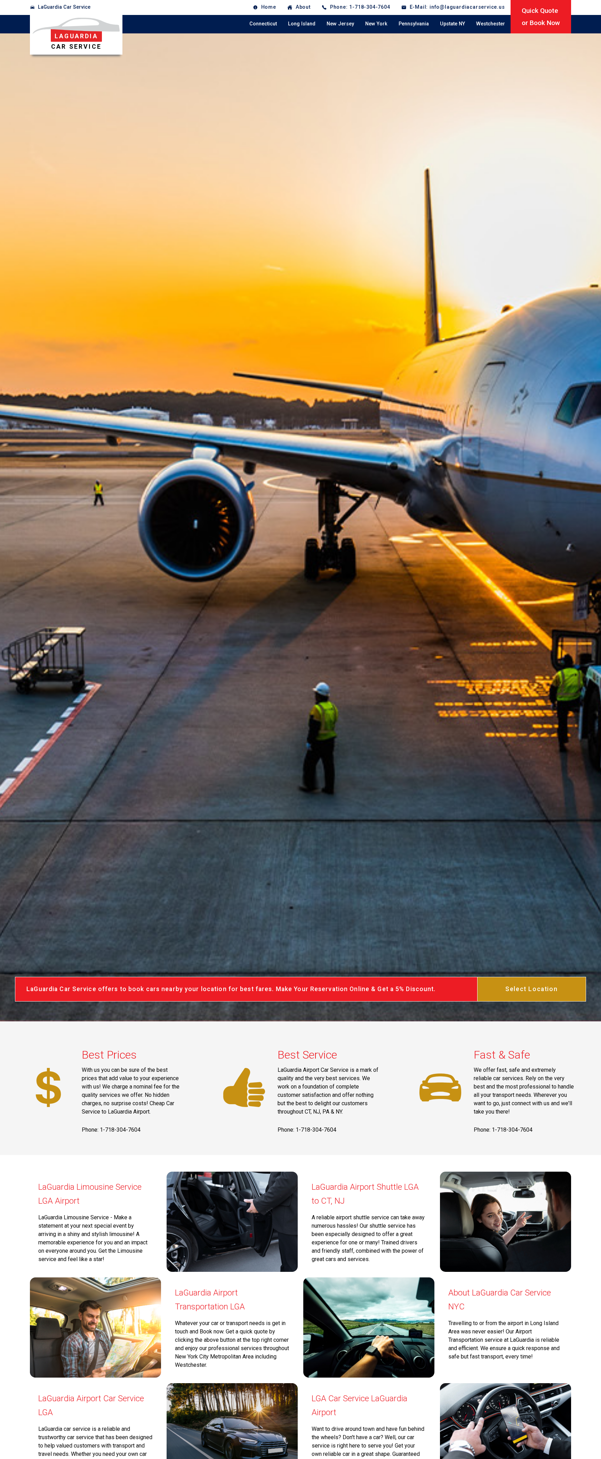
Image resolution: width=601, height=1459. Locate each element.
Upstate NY (452, 24)
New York (376, 24)
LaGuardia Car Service (64, 7)
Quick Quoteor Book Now (541, 17)
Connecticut (263, 24)
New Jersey (340, 24)
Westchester (490, 24)
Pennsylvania (414, 24)
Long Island (301, 24)
